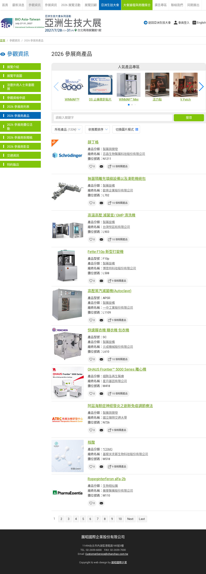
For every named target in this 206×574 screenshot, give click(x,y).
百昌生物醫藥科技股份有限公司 (124, 154)
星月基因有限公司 (115, 381)
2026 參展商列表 (18, 107)
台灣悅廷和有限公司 (116, 227)
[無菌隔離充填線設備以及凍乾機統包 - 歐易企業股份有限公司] (68, 192)
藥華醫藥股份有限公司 (118, 490)
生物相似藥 (110, 486)
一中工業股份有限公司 (118, 307)
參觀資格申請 (16, 98)
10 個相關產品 (120, 166)
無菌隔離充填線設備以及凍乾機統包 (117, 179)
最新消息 (18, 5)
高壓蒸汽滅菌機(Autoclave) (109, 291)
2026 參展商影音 (18, 146)
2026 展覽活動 (70, 5)
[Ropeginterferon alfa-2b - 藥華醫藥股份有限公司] (68, 492)
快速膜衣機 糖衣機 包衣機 (108, 330)
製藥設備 (109, 185)
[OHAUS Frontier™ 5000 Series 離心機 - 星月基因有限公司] (68, 383)
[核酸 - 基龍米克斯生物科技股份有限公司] (68, 456)
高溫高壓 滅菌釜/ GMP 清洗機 (111, 215)
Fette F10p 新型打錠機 (106, 252)
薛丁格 (93, 142)
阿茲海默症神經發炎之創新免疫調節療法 (120, 406)
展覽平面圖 (14, 76)
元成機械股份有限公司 (118, 347)
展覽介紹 (13, 67)
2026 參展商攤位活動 (19, 127)
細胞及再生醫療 (113, 376)
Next (130, 519)
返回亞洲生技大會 (159, 22)
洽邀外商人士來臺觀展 (20, 87)
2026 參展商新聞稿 (19, 137)
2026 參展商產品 (18, 116)
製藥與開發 (110, 149)
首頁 (5, 5)
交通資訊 (13, 155)
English (201, 22)
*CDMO (107, 449)
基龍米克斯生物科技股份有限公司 (125, 454)
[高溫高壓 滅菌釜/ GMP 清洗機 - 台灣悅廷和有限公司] (68, 229)
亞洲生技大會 (110, 5)
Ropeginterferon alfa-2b (107, 479)
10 (120, 519)
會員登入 (184, 22)
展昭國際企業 (119, 562)
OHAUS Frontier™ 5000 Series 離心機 (117, 369)
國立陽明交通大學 (115, 417)
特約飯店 (13, 164)
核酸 (91, 442)
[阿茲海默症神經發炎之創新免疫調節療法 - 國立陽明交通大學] (68, 419)
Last (142, 519)
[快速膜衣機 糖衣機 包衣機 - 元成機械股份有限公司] (68, 344)
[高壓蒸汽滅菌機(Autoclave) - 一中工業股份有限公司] (68, 304)
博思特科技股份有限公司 (119, 268)
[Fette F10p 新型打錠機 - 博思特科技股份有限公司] (68, 265)
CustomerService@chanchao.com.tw (106, 553)
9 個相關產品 (119, 280)
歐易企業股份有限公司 (118, 190)
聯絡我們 (177, 5)
